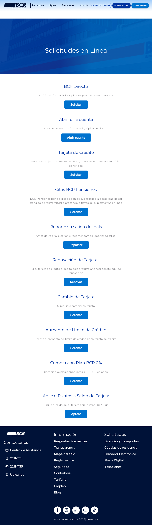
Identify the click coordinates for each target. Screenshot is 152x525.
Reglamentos (64, 460)
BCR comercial (140, 5)
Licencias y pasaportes (121, 441)
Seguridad (61, 467)
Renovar (76, 282)
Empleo (60, 486)
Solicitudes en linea (100, 5)
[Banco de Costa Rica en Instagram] (66, 510)
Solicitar (76, 104)
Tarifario (60, 479)
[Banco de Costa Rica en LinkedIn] (76, 510)
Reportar (76, 245)
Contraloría (62, 473)
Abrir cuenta (76, 137)
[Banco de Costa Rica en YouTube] (85, 510)
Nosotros (85, 5)
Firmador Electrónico (120, 454)
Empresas (68, 5)
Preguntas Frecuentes (70, 441)
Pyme (52, 5)
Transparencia (64, 447)
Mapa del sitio (64, 454)
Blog (57, 492)
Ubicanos (17, 474)
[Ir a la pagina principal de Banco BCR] (16, 434)
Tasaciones (113, 467)
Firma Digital (114, 460)
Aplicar (76, 414)
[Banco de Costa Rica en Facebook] (57, 510)
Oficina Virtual (121, 5)
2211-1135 (16, 466)
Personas (38, 5)
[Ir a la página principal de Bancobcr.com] (15, 5)
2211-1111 (16, 458)
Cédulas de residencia (120, 447)
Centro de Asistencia (25, 450)
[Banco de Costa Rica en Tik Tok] (94, 510)
